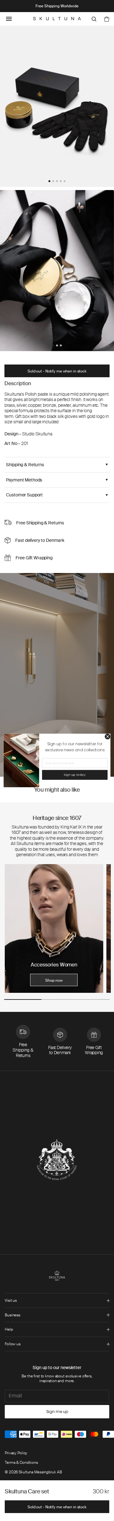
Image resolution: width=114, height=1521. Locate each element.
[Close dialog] (108, 737)
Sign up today (75, 775)
